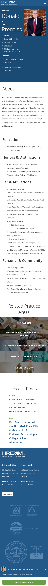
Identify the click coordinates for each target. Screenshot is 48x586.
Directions (5, 476)
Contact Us (8, 45)
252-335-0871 (11, 482)
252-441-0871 (29, 482)
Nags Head (26, 465)
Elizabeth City (9, 465)
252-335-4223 (9, 485)
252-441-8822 (28, 485)
